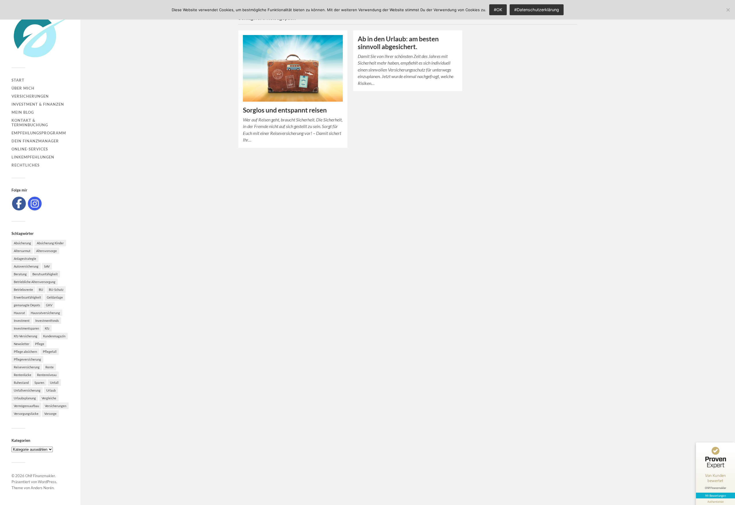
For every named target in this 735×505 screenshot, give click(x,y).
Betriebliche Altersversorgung (34, 282)
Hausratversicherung (45, 313)
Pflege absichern (25, 351)
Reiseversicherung (27, 367)
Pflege (39, 344)
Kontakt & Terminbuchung (29, 122)
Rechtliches (25, 165)
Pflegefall (50, 351)
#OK (498, 9)
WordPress (47, 481)
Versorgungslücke (26, 413)
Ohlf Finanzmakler (40, 475)
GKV (49, 305)
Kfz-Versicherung (25, 336)
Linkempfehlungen (32, 157)
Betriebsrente (23, 289)
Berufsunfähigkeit (45, 274)
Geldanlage (55, 297)
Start (17, 80)
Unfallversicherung (27, 390)
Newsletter (21, 344)
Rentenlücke (22, 375)
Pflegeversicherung (27, 359)
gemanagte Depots (27, 305)
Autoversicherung (26, 266)
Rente (49, 367)
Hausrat (19, 313)
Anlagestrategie (25, 258)
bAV (47, 266)
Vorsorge (50, 413)
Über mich (22, 88)
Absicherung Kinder (50, 243)
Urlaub (51, 390)
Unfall (54, 382)
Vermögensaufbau (26, 406)
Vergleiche (49, 398)
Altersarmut (22, 251)
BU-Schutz (56, 289)
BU (41, 289)
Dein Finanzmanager (35, 141)
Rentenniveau (47, 375)
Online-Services (29, 149)
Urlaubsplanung (25, 398)
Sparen (39, 382)
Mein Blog (22, 112)
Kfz (47, 328)
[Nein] (728, 10)
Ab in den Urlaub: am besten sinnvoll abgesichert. (398, 43)
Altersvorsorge (46, 251)
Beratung (20, 274)
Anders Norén (42, 487)
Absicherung (22, 243)
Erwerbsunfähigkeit (27, 297)
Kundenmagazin (54, 336)
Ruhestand (21, 382)
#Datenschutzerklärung (536, 9)
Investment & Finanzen (37, 104)
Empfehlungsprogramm (38, 133)
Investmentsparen (26, 328)
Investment (22, 320)
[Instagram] (35, 203)
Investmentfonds (47, 320)
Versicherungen (30, 96)
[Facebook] (19, 203)
